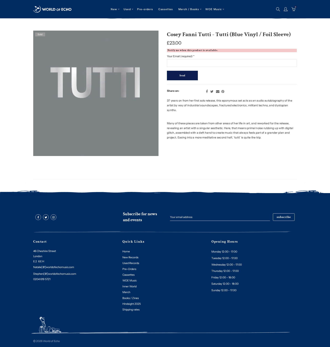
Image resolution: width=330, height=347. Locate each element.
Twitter (212, 91)
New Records (130, 257)
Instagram (53, 217)
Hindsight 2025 (131, 304)
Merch (126, 292)
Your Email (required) (180, 56)
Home (126, 251)
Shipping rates (131, 309)
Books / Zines (130, 298)
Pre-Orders (129, 269)
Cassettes (128, 274)
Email (217, 91)
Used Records (130, 263)
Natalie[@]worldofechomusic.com (53, 267)
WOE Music (213, 9)
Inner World (129, 286)
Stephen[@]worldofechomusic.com (54, 273)
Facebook (207, 91)
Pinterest (222, 91)
